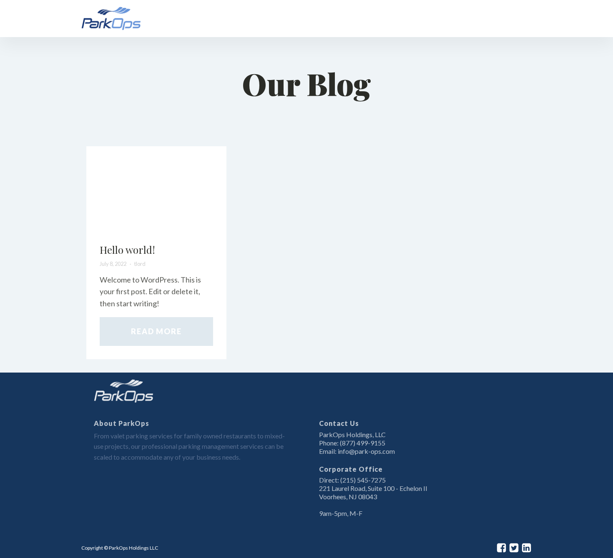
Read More (156, 331)
